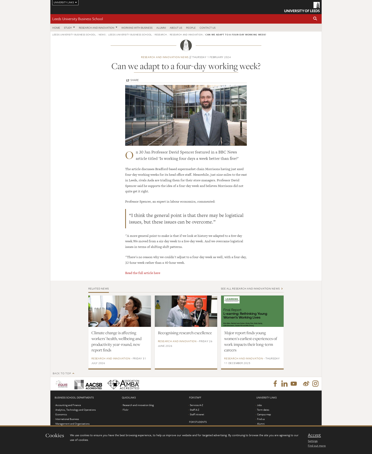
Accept (314, 435)
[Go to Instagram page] (315, 384)
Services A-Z (196, 405)
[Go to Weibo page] (306, 384)
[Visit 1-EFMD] (62, 384)
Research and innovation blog (138, 405)
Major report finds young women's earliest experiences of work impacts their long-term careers (250, 341)
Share (134, 80)
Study (68, 28)
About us (176, 28)
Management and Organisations (72, 424)
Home (56, 28)
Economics (61, 414)
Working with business (136, 28)
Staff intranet (197, 414)
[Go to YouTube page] (294, 384)
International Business (67, 419)
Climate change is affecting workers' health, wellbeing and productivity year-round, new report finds (116, 341)
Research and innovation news (165, 57)
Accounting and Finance (68, 405)
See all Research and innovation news (250, 288)
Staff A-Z (194, 410)
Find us (261, 419)
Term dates (263, 410)
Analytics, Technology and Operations (75, 410)
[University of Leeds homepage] (302, 7)
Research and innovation (96, 28)
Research (161, 34)
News (102, 34)
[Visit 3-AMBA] (122, 384)
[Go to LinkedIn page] (284, 384)
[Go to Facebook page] (275, 384)
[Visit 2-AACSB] (87, 384)
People (191, 28)
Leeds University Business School (77, 18)
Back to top (62, 373)
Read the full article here (142, 273)
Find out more (317, 445)
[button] (315, 19)
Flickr (125, 410)
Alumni (161, 28)
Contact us (207, 28)
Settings (313, 441)
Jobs (259, 405)
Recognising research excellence (185, 333)
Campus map (264, 414)
